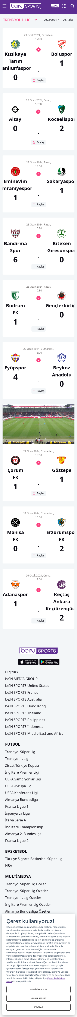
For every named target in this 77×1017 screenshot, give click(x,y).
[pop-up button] (60, 437)
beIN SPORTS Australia (23, 699)
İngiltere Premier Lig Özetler (28, 904)
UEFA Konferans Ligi (21, 792)
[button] (25, 6)
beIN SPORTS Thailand (23, 713)
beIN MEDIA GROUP (21, 678)
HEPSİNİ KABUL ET (38, 989)
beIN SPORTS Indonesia (24, 726)
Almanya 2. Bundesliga (23, 833)
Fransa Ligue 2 (16, 840)
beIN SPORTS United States (27, 685)
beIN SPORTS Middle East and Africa (34, 733)
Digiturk (11, 672)
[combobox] (20, 20)
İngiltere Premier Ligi (22, 772)
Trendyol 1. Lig (16, 758)
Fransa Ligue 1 (16, 806)
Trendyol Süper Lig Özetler (26, 890)
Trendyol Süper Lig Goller (25, 884)
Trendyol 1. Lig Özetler (23, 897)
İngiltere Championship (24, 827)
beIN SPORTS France (21, 692)
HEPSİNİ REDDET (38, 998)
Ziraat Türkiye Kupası (22, 765)
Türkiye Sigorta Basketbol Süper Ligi (34, 858)
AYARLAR (38, 1007)
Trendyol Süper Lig (20, 751)
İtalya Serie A (15, 820)
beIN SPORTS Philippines (25, 719)
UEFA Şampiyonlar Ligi (23, 779)
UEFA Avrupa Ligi (18, 786)
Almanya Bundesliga (21, 799)
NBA (8, 865)
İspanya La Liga (17, 813)
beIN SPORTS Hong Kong (25, 706)
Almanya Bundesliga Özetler (28, 911)
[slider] (38, 430)
